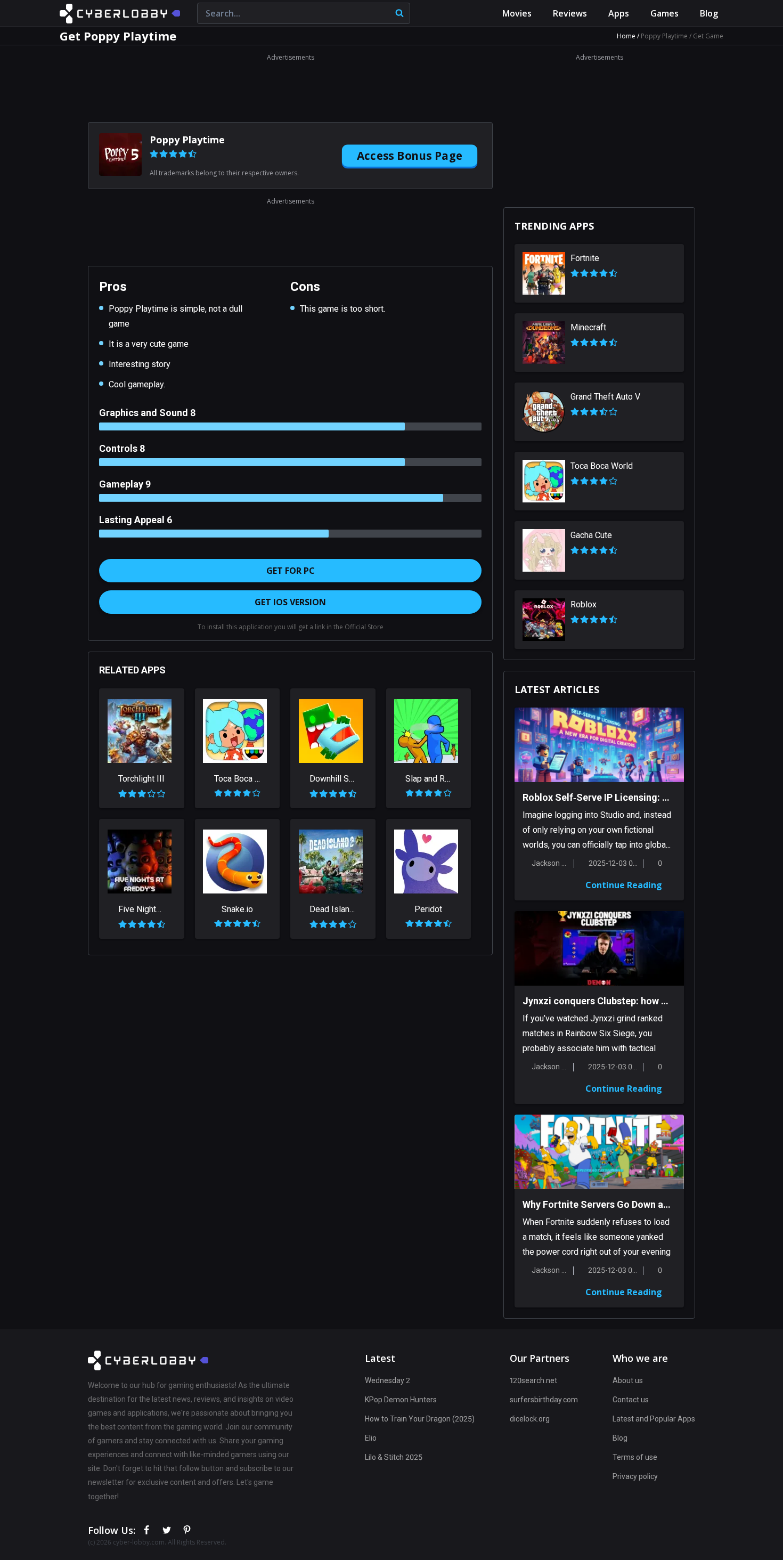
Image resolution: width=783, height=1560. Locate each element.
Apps (618, 13)
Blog (709, 13)
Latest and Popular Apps (654, 1419)
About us (628, 1380)
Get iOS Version (290, 602)
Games (664, 13)
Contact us (631, 1399)
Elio (371, 1438)
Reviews (570, 13)
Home (627, 35)
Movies (517, 13)
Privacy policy (635, 1476)
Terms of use (635, 1457)
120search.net (533, 1380)
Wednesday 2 (387, 1380)
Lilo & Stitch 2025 (393, 1457)
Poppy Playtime (665, 35)
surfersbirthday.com (544, 1399)
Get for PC (290, 570)
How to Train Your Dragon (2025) (420, 1419)
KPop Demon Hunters (401, 1399)
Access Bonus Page (410, 155)
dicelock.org (530, 1419)
